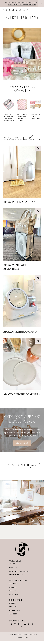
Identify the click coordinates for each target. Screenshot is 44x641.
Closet (12, 591)
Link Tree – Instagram (19, 571)
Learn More (22, 443)
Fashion (12, 603)
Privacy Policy (16, 575)
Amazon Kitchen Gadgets (21, 394)
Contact (13, 567)
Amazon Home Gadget (19, 201)
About (12, 564)
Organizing (14, 610)
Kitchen (13, 587)
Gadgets (13, 614)
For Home (13, 607)
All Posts (13, 583)
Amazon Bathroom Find (20, 331)
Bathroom (13, 594)
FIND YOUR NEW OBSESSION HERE (22, 4)
